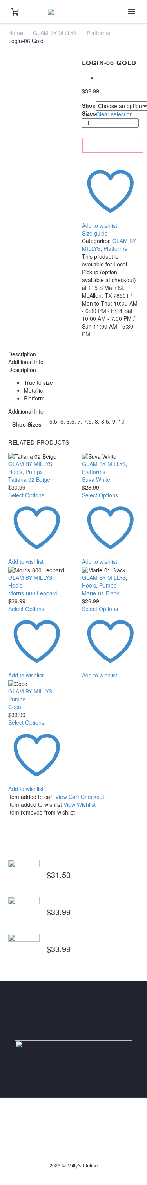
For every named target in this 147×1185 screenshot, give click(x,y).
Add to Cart (112, 145)
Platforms (98, 33)
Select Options (26, 495)
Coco (14, 707)
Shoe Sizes (89, 109)
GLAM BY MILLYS (55, 33)
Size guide (95, 233)
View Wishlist (80, 804)
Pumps (34, 471)
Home (15, 33)
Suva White (96, 479)
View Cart (67, 797)
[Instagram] (79, 1118)
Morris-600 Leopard (33, 593)
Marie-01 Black (100, 593)
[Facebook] (68, 1118)
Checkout (92, 797)
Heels (15, 471)
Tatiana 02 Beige (29, 479)
